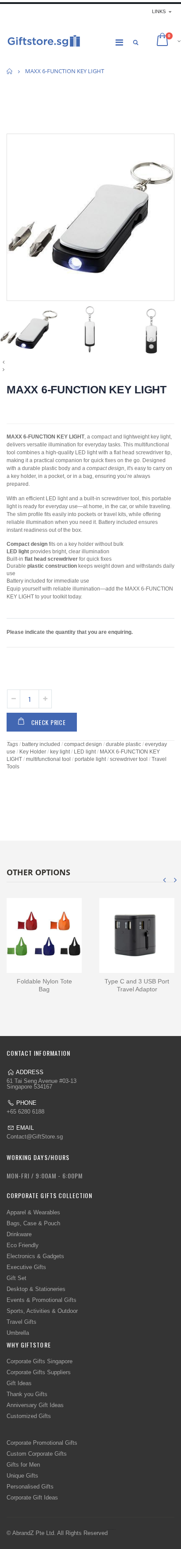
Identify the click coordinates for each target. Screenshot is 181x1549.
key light (60, 752)
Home (10, 71)
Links (159, 11)
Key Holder (32, 752)
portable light (90, 759)
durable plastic (123, 744)
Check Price (48, 722)
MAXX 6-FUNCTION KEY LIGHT (87, 389)
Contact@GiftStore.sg (35, 1136)
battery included (41, 744)
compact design (83, 744)
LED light (85, 752)
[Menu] (119, 42)
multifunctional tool (48, 759)
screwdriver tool (129, 759)
